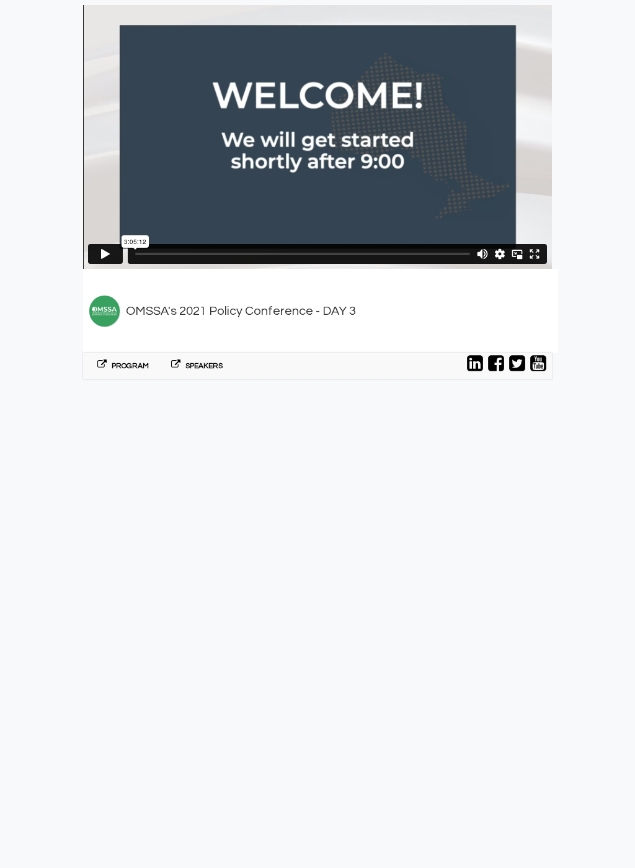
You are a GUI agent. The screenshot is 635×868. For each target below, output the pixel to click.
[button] (123, 366)
